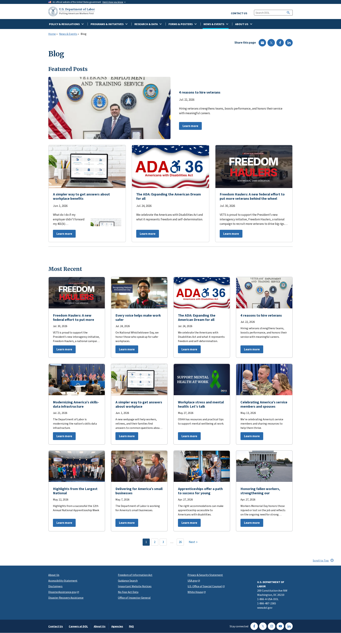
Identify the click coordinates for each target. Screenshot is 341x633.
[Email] (262, 42)
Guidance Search (128, 580)
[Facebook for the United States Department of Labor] (254, 626)
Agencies (117, 626)
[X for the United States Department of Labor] (263, 626)
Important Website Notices (134, 586)
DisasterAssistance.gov (62, 592)
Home (52, 34)
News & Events (68, 34)
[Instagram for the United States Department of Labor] (271, 626)
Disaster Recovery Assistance (65, 597)
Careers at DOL (78, 626)
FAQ (131, 626)
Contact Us (55, 626)
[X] (271, 42)
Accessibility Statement (62, 580)
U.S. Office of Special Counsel (205, 586)
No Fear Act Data (128, 592)
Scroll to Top (321, 560)
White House (195, 592)
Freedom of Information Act (135, 575)
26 (180, 542)
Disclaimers (55, 586)
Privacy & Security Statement (205, 575)
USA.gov (192, 580)
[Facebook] (280, 42)
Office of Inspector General (134, 597)
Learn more (188, 127)
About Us (53, 575)
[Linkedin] (289, 42)
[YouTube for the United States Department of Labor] (280, 626)
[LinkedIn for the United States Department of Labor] (289, 626)
